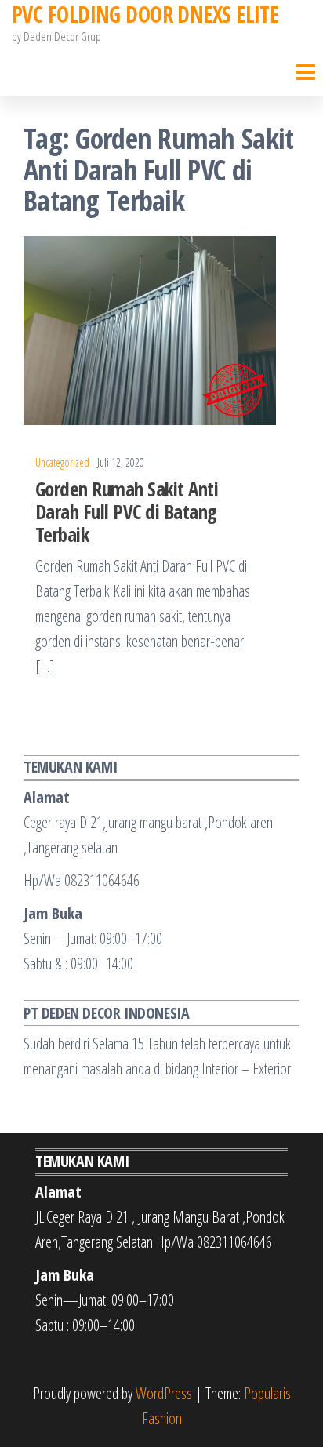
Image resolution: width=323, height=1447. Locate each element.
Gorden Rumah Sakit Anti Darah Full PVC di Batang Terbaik (126, 511)
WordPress (164, 1393)
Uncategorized (62, 462)
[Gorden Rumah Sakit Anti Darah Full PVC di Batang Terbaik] (150, 329)
